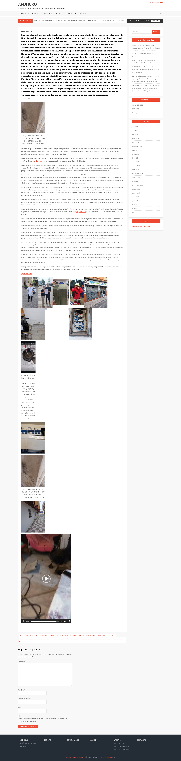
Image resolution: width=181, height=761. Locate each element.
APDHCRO (27, 4)
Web (19, 707)
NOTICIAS (35, 13)
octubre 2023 (136, 181)
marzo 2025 (135, 162)
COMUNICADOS (47, 13)
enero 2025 (135, 170)
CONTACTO (82, 13)
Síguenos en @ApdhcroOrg (141, 226)
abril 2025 (135, 158)
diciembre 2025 (137, 146)
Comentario (22, 662)
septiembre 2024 (137, 173)
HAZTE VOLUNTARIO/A (122, 749)
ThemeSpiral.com (108, 757)
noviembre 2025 (137, 150)
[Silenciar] (65, 621)
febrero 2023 (136, 193)
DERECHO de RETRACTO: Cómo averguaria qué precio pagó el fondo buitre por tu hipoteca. (90, 20)
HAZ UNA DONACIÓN (121, 746)
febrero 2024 (136, 177)
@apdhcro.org (37, 161)
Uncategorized (26, 31)
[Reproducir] (24, 621)
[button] (46, 579)
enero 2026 (135, 142)
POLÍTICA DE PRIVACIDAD (29, 743)
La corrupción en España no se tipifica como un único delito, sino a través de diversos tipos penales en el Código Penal (146, 88)
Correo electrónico (25, 699)
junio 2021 (135, 204)
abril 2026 (135, 135)
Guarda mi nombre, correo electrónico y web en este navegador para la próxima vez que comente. (42, 720)
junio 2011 (135, 208)
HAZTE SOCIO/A (119, 743)
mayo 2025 (135, 154)
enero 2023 (135, 197)
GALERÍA (59, 13)
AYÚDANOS (70, 13)
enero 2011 (135, 212)
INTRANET (24, 746)
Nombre (21, 690)
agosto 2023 (136, 189)
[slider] (45, 621)
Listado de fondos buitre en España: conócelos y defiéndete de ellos (143, 61)
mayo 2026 (135, 131)
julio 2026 (135, 127)
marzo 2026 (135, 138)
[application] (46, 578)
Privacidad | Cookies (156, 2)
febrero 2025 (136, 166)
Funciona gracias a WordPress (76, 757)
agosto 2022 (136, 201)
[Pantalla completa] (69, 621)
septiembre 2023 (137, 185)
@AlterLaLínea (26, 274)
